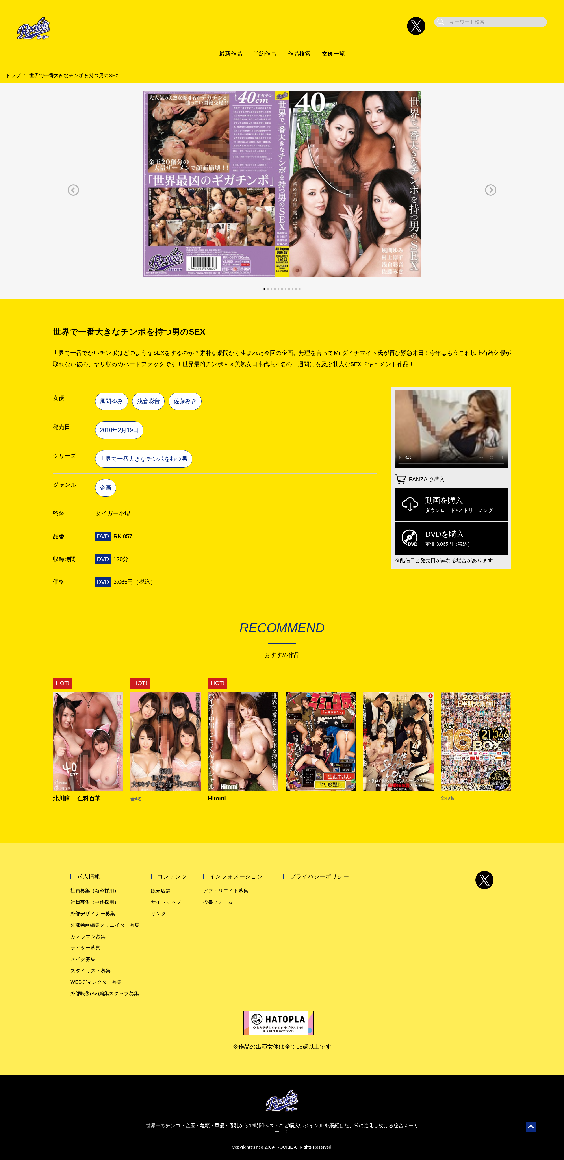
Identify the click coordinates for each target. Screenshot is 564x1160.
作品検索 (299, 53)
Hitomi (217, 798)
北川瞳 (61, 798)
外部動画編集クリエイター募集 (104, 925)
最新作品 (230, 53)
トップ (13, 75)
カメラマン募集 (88, 936)
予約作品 (264, 53)
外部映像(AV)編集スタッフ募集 (104, 993)
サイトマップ (166, 902)
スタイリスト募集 (90, 970)
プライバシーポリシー (319, 876)
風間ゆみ (111, 401)
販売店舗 (160, 890)
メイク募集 (82, 959)
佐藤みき (185, 401)
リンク (158, 913)
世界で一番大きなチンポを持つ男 (143, 459)
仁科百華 (89, 798)
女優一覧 (333, 53)
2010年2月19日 (119, 430)
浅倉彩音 (148, 401)
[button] (73, 190)
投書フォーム (218, 902)
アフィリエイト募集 (225, 890)
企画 (105, 488)
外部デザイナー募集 (92, 913)
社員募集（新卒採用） (94, 890)
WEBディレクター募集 (96, 982)
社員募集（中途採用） (94, 902)
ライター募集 (85, 948)
